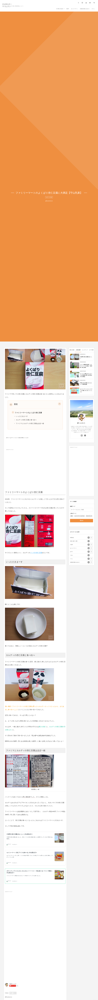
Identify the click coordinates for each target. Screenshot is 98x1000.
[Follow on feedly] (89, 2)
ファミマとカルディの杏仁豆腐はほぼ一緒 (30, 423)
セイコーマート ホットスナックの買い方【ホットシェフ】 (86, 390)
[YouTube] (86, 2)
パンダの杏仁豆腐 (36, 553)
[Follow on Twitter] (78, 2)
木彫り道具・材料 (79, 541)
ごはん (79, 555)
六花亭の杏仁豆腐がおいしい (86, 357)
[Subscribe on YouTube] (85, 435)
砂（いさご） (81, 423)
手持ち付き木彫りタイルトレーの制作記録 (86, 383)
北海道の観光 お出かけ (79, 562)
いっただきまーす (22, 416)
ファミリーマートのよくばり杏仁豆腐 (28, 413)
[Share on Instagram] (82, 435)
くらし (79, 558)
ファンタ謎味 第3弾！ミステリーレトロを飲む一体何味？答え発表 (86, 366)
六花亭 (79, 544)
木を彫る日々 (7, 4)
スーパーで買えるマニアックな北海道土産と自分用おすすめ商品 (86, 375)
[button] (59, 404)
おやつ (79, 551)
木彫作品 (79, 537)
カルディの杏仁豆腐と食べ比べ (26, 420)
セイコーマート (79, 548)
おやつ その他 (49, 197)
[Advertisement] (35, 468)
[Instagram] (82, 2)
